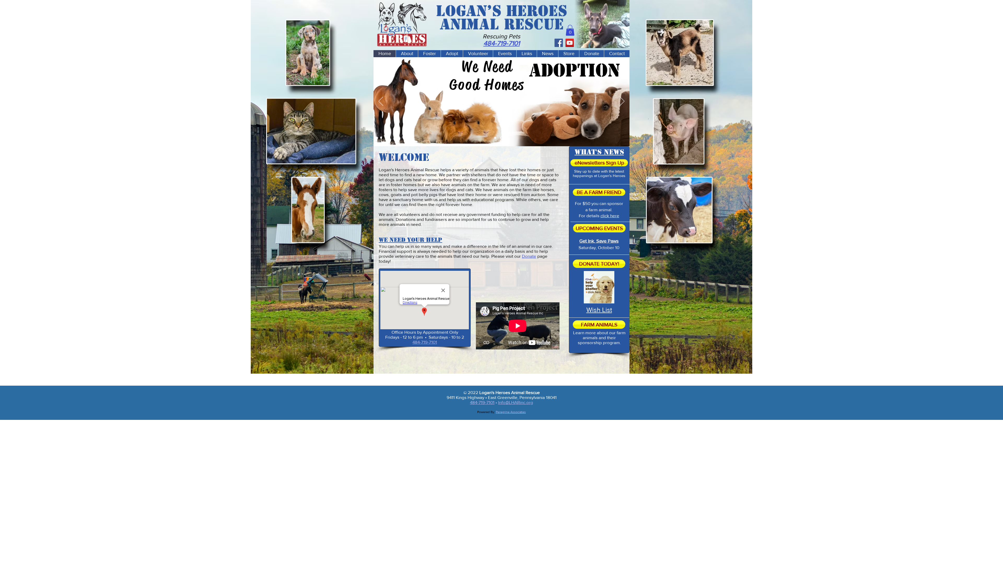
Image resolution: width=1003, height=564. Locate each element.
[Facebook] (559, 43)
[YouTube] (569, 43)
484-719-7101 (424, 341)
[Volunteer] (507, 137)
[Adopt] (501, 138)
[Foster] (495, 138)
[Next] (622, 102)
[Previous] (380, 102)
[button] (570, 30)
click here (609, 215)
